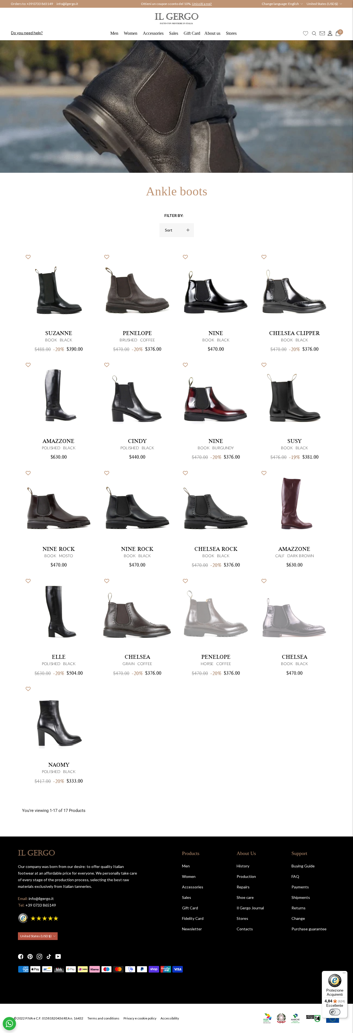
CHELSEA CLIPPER (294, 333)
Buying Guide (303, 866)
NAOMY (58, 765)
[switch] (334, 1012)
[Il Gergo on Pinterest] (30, 956)
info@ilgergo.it (67, 4)
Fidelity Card (193, 918)
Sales (173, 33)
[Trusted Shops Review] (38, 917)
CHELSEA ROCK (215, 549)
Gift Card (192, 33)
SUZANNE (58, 333)
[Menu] (344, 974)
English (293, 4)
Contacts (245, 928)
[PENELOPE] (215, 612)
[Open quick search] (314, 33)
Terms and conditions (103, 1018)
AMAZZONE (58, 441)
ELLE (59, 657)
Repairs (243, 887)
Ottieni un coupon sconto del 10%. (176, 4)
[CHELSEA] (294, 612)
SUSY (294, 441)
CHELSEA (137, 657)
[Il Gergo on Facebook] (20, 956)
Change (298, 918)
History (243, 866)
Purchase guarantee (309, 928)
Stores (231, 33)
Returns (299, 907)
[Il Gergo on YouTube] (58, 956)
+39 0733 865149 (40, 4)
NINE (215, 333)
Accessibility (170, 1018)
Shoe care (245, 897)
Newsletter (192, 928)
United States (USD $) (322, 4)
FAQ (295, 876)
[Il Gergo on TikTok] (49, 956)
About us (212, 33)
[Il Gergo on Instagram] (39, 956)
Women (130, 33)
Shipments (301, 897)
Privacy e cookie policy (140, 1018)
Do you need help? (27, 32)
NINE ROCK (58, 549)
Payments (300, 887)
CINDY (137, 441)
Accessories (153, 33)
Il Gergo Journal (250, 907)
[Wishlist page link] (305, 33)
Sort (168, 230)
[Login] (328, 33)
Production (246, 876)
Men (114, 33)
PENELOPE (137, 333)
